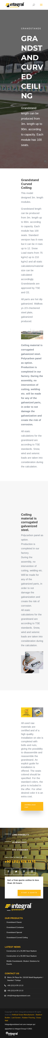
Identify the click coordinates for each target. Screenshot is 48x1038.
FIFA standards (20, 850)
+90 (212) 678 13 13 (20, 862)
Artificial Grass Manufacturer (23, 1015)
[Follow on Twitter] (16, 871)
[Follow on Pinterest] (24, 871)
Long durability (20, 835)
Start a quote (29, 893)
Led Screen (16, 1018)
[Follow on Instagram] (31, 871)
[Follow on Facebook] (8, 871)
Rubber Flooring (28, 1018)
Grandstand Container (15, 927)
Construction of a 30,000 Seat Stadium (22, 956)
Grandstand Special (14, 932)
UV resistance (19, 843)
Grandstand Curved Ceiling (17, 937)
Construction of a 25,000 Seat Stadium (22, 951)
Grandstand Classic (14, 922)
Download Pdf (30, 806)
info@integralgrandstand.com (18, 996)
